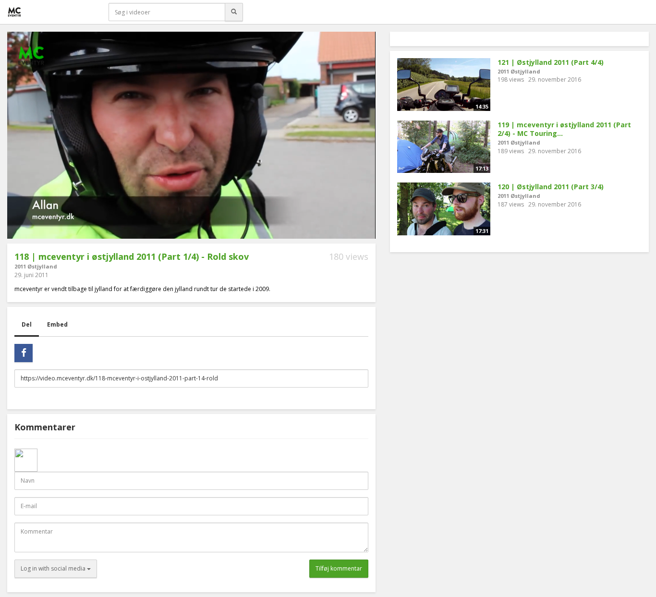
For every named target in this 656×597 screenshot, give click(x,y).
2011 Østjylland (35, 266)
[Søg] (234, 12)
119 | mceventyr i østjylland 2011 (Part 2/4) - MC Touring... (564, 129)
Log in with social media (54, 568)
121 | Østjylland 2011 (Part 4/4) (551, 62)
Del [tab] (27, 324)
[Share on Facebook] (23, 353)
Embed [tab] (57, 324)
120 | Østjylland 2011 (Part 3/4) (551, 186)
